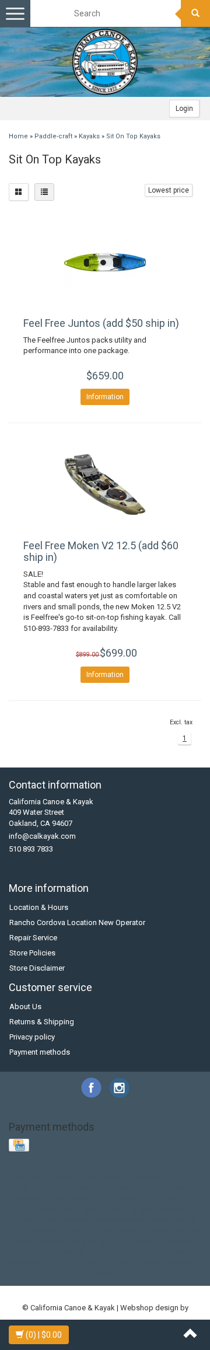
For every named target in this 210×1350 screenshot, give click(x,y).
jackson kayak (120, 1219)
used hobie (152, 1252)
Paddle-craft (53, 136)
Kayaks (89, 136)
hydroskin (174, 1209)
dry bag (164, 1198)
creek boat (70, 1198)
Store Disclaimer (37, 968)
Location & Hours (38, 907)
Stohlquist (123, 1187)
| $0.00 (44, 1334)
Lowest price (168, 190)
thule (25, 1252)
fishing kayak (56, 1209)
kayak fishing (172, 1219)
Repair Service (33, 937)
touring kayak (61, 1252)
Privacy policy (32, 1036)
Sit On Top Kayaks (133, 136)
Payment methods (39, 1052)
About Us (25, 1006)
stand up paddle (164, 1241)
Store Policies (32, 952)
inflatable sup (36, 1219)
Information (105, 397)
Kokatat (145, 1176)
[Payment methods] (20, 1145)
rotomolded (163, 1230)
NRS (22, 1187)
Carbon (63, 1176)
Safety (89, 1187)
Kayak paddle (104, 1176)
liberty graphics (35, 1230)
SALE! (64, 1187)
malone (79, 1230)
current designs (119, 1198)
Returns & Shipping (41, 1021)
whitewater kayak (130, 1262)
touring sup (108, 1252)
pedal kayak (117, 1230)
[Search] (195, 13)
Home (18, 136)
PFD (41, 1187)
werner (84, 1262)
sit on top (115, 1241)
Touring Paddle (170, 1187)
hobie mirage (130, 1209)
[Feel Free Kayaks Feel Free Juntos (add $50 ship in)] (105, 262)
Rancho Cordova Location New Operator (77, 922)
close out (31, 1198)
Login (184, 108)
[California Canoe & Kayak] (105, 62)
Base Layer (27, 1176)
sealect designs (67, 1241)
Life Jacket (182, 1176)
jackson (77, 1219)
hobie (93, 1209)
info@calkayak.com (42, 836)
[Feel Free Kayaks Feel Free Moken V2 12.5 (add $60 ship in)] (105, 484)
